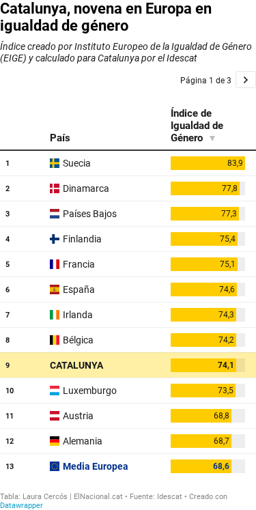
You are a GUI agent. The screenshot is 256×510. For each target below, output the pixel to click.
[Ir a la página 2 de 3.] (246, 79)
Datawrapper (21, 505)
